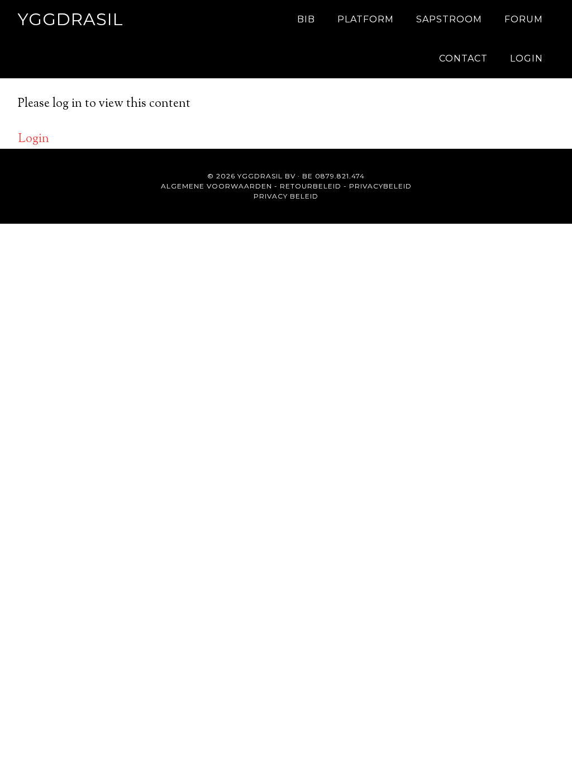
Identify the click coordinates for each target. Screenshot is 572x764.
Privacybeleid (380, 186)
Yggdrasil (70, 19)
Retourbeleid (310, 186)
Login (33, 139)
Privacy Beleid (286, 196)
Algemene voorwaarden (216, 186)
